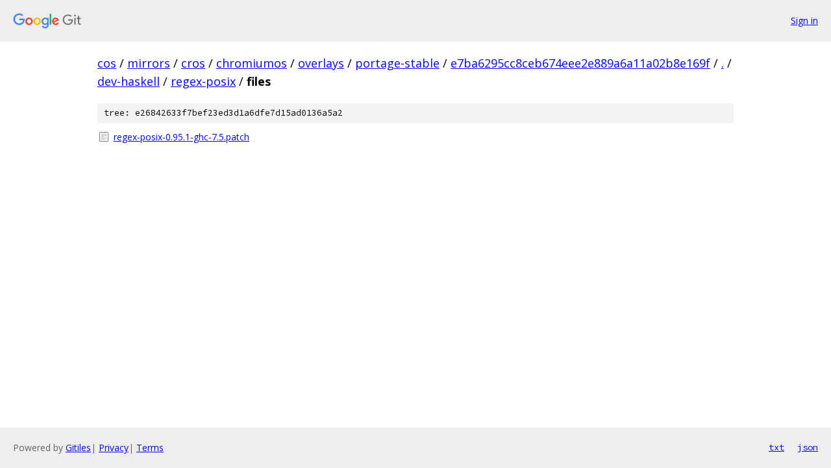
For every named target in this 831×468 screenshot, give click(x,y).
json (807, 447)
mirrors (148, 63)
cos (106, 63)
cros (193, 63)
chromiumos (251, 63)
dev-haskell (128, 81)
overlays (321, 63)
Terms (150, 447)
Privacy (114, 447)
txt (776, 447)
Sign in (804, 20)
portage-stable (397, 63)
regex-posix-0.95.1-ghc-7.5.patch (181, 137)
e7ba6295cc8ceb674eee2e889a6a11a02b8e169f (580, 63)
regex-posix (203, 81)
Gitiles (78, 447)
